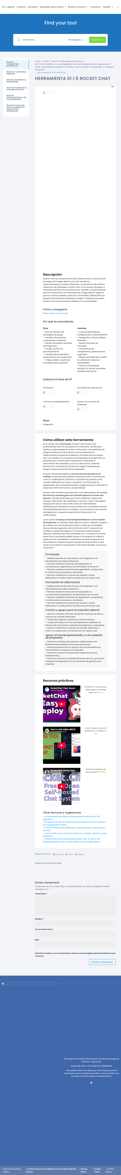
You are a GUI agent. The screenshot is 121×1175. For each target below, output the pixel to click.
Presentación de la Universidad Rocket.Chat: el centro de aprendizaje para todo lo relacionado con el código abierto (71, 840)
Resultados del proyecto (52, 7)
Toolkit (46, 61)
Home (37, 61)
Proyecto (21, 7)
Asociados (33, 7)
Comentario (41, 894)
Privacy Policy (84, 1170)
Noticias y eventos (77, 7)
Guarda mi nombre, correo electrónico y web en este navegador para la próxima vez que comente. (75, 954)
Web (37, 940)
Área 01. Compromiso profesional (67, 61)
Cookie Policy (97, 1170)
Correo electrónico (44, 929)
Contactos (95, 7)
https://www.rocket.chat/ (55, 313)
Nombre (39, 919)
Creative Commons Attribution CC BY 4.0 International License (51, 1170)
